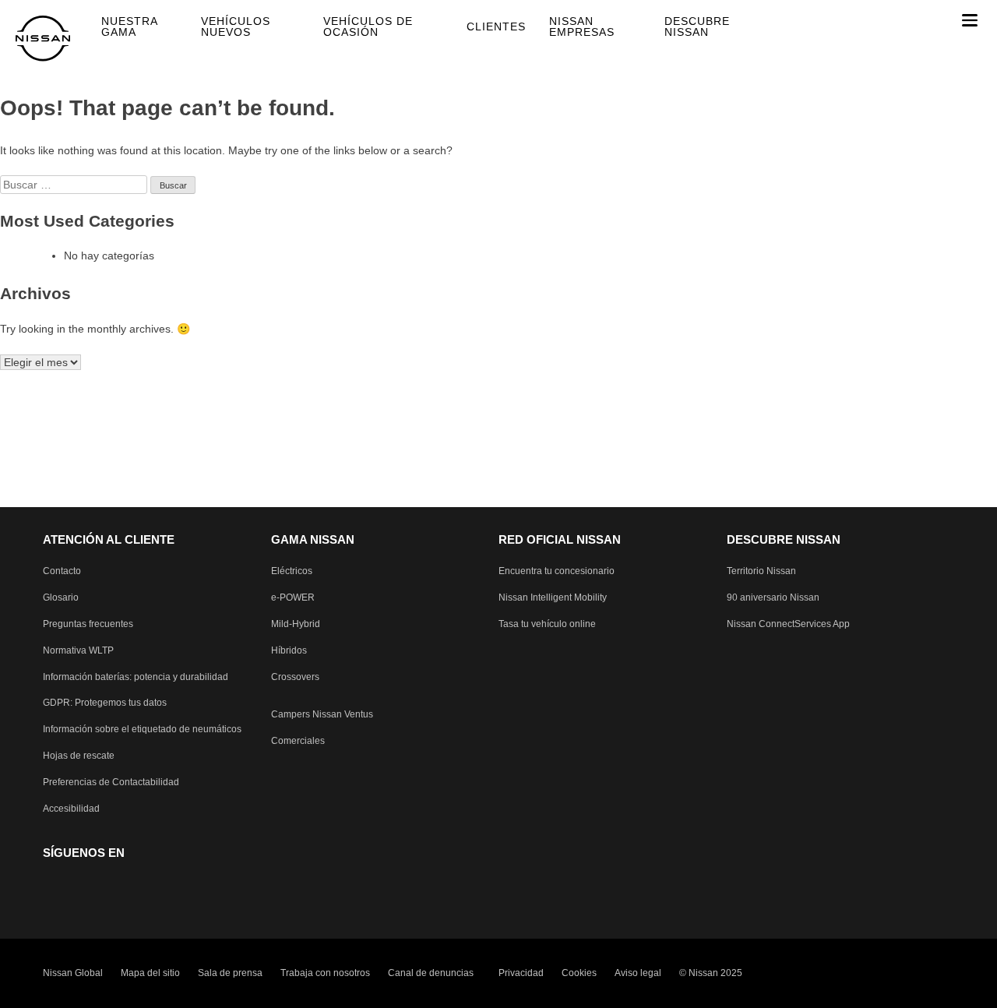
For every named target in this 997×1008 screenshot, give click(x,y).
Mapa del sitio (150, 972)
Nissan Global (73, 972)
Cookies (579, 972)
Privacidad (521, 972)
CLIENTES (496, 26)
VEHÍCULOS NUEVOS (235, 26)
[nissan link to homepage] (43, 39)
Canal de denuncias (431, 972)
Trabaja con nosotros (325, 972)
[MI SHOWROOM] (942, 20)
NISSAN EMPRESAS (582, 26)
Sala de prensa (230, 972)
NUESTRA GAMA (129, 26)
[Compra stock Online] (876, 20)
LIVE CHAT (909, 20)
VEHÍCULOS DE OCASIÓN (368, 26)
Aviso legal (638, 972)
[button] (970, 20)
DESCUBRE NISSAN (697, 26)
